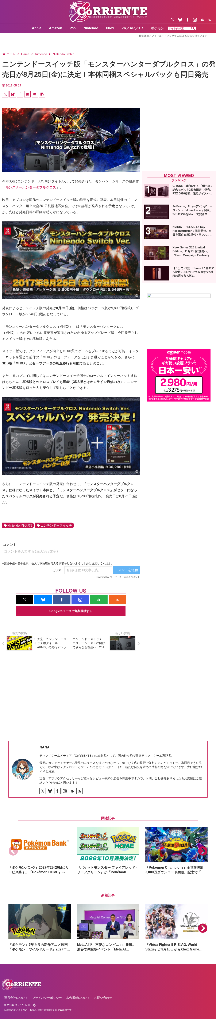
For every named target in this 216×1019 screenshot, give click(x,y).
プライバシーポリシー (47, 997)
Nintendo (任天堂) (19, 525)
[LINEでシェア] (35, 94)
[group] (39, 851)
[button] (193, 28)
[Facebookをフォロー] (187, 20)
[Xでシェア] (5, 94)
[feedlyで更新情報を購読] (202, 20)
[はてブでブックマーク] (27, 94)
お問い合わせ (103, 997)
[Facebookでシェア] (20, 94)
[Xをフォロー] (173, 20)
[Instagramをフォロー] (195, 20)
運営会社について (16, 997)
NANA (44, 747)
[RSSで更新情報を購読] (210, 20)
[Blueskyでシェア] (12, 94)
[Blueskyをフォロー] (180, 20)
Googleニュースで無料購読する (70, 611)
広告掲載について (78, 997)
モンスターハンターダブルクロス (30, 187)
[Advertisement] (179, 136)
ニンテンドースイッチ (56, 525)
